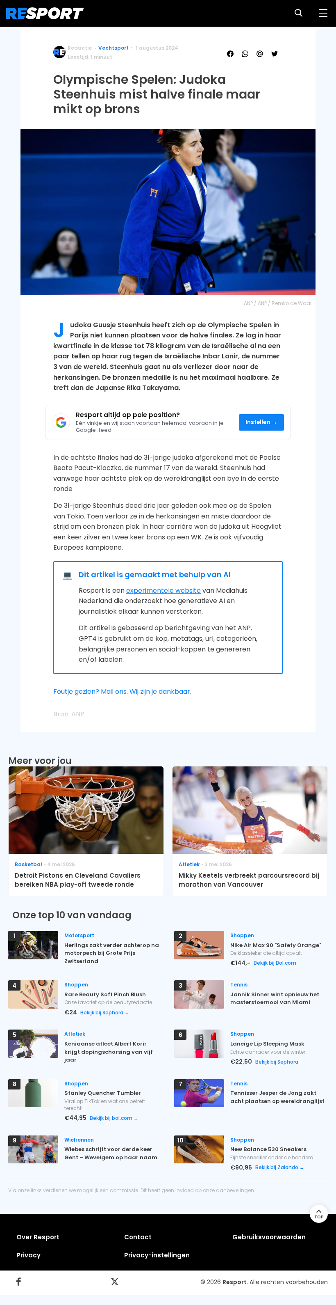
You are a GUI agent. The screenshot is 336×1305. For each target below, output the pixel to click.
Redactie (80, 47)
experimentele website (163, 590)
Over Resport (37, 1237)
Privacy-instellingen (157, 1255)
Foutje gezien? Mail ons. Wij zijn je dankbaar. (122, 691)
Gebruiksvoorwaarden (269, 1237)
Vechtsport (113, 47)
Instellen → (261, 422)
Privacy (28, 1255)
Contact (138, 1237)
